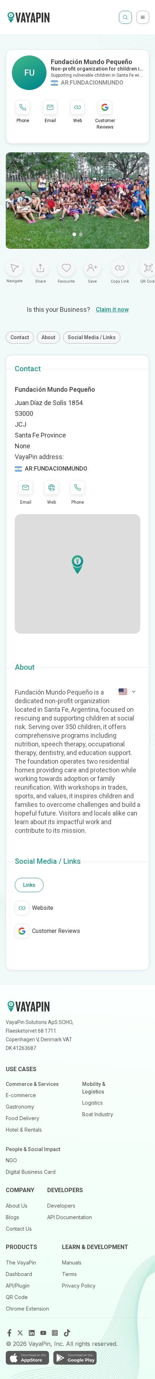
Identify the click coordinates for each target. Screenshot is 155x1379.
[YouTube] (44, 1333)
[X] (21, 1333)
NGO (11, 1160)
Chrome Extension (27, 1309)
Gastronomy (20, 1107)
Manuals (71, 1262)
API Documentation (69, 1217)
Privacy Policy (79, 1286)
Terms (69, 1274)
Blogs (12, 1217)
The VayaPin (21, 1262)
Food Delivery (22, 1118)
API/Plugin (18, 1286)
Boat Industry (97, 1114)
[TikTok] (67, 1333)
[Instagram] (55, 1333)
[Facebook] (9, 1333)
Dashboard (19, 1274)
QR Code (17, 1297)
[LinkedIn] (32, 1333)
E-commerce (21, 1095)
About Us (16, 1206)
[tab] (29, 885)
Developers (61, 1206)
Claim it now (112, 309)
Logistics (92, 1103)
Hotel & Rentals (24, 1130)
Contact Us (19, 1229)
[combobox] (127, 691)
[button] (77, 564)
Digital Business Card (31, 1172)
